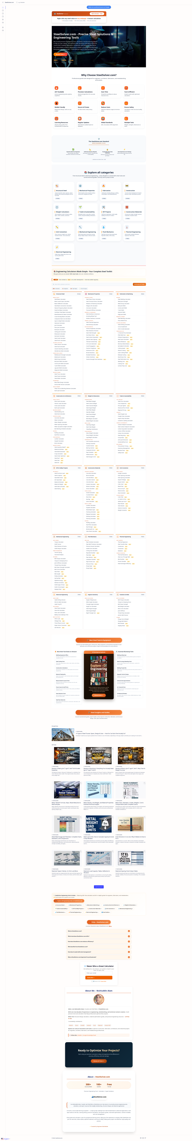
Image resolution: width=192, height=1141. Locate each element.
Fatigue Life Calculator (92, 305)
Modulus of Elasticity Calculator (94, 303)
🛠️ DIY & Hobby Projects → (77, 908)
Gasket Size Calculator (91, 548)
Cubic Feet (122, 497)
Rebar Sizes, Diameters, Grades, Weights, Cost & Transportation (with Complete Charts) (129, 803)
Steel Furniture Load (61, 473)
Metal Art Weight (60, 484)
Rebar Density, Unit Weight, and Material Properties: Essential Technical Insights (99, 803)
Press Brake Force (122, 320)
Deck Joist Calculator (60, 336)
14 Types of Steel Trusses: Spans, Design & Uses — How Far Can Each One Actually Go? (100, 733)
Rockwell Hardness (92, 355)
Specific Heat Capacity (93, 339)
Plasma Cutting (123, 350)
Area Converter (123, 493)
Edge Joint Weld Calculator (61, 370)
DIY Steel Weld (60, 480)
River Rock (90, 497)
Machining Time (123, 357)
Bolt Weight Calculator (92, 418)
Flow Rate (90, 555)
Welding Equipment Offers (62, 655)
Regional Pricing (123, 410)
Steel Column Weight (91, 403)
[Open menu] (3, 2)
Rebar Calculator (59, 420)
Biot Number (123, 559)
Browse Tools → (60, 54)
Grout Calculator (92, 488)
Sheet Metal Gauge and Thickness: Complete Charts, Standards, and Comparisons (67, 837)
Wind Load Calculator (60, 401)
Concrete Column (92, 480)
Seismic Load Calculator (60, 403)
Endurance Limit (92, 350)
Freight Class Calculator (124, 416)
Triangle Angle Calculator (92, 604)
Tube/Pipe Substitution (92, 429)
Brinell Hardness (92, 352)
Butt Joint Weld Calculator (61, 361)
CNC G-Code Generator (124, 329)
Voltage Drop (59, 621)
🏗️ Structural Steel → (60, 905)
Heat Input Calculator (125, 339)
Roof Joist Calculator (60, 329)
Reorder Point (123, 450)
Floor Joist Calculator (60, 327)
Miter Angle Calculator (92, 602)
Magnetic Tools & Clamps (123, 674)
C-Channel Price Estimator (124, 333)
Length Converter (122, 473)
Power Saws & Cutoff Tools (62, 687)
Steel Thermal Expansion (92, 322)
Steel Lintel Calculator (60, 338)
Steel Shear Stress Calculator (93, 299)
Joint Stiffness (121, 610)
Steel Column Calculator (61, 344)
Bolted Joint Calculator (60, 357)
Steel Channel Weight (91, 405)
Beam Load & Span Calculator (62, 301)
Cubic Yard (122, 484)
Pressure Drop (91, 564)
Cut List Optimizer (122, 326)
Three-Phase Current (61, 623)
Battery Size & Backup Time (61, 614)
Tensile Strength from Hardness (96, 359)
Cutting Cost (122, 363)
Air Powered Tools (121, 687)
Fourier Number (123, 561)
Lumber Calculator (59, 439)
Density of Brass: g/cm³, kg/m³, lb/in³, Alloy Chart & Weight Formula (130, 769)
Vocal (94, 1025)
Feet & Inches (123, 490)
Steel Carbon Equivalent (94, 337)
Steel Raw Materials (60, 700)
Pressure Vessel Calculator (93, 546)
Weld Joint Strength (123, 301)
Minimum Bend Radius (125, 344)
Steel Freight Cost (122, 414)
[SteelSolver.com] (99, 1099)
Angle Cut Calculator (91, 606)
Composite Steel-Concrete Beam (63, 318)
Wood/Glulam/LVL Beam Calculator (63, 314)
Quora (76, 1025)
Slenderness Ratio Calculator (62, 351)
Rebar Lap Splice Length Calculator (63, 426)
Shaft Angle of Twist (61, 585)
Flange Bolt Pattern (123, 621)
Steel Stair (59, 460)
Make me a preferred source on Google (98, 7)
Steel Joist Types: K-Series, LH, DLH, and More (65, 871)
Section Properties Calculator (93, 328)
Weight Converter (124, 510)
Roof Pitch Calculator (60, 435)
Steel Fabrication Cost (125, 359)
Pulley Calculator (60, 576)
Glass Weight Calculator (92, 433)
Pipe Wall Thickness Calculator (94, 544)
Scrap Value (122, 437)
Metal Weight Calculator (92, 421)
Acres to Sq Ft (123, 488)
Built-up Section (92, 448)
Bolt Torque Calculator (60, 558)
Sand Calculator (91, 501)
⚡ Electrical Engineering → (91, 912)
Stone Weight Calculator (92, 435)
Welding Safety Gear (122, 655)
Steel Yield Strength (92, 333)
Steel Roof (59, 458)
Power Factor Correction (62, 625)
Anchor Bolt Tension (123, 615)
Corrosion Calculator (91, 308)
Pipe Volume (122, 503)
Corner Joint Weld (122, 308)
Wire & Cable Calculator (60, 602)
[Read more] (143, 738)
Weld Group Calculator (60, 359)
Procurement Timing (125, 446)
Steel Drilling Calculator (124, 324)
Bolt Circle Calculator (60, 569)
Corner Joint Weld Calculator (62, 363)
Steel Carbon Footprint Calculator (126, 426)
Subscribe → (90, 977)
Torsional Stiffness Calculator (93, 310)
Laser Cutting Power (124, 352)
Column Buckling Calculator (61, 348)
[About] (3, 19)
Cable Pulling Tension (60, 600)
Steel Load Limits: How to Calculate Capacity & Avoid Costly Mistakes (99, 837)
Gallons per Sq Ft (124, 501)
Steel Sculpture (60, 475)
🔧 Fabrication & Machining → (92, 905)
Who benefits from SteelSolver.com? (78, 946)
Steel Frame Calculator (60, 376)
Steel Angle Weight (91, 408)
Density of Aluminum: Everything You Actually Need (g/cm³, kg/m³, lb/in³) (98, 769)
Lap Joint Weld (121, 312)
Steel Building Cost (59, 411)
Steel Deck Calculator (60, 414)
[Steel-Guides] (79, 731)
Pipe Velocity (91, 557)
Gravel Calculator (92, 492)
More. (110, 926)
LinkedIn (82, 1025)
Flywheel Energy (60, 580)
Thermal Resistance (124, 554)
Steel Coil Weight (90, 416)
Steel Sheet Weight (91, 414)
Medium (71, 1025)
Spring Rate (59, 578)
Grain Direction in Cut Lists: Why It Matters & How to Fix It (131, 837)
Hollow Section (91, 454)
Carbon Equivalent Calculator (125, 429)
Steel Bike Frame (60, 477)
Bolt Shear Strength (123, 604)
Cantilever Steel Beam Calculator (63, 312)
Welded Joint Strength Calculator (63, 355)
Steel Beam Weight (91, 401)
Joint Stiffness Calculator (61, 563)
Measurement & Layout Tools (62, 680)
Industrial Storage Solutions (123, 680)
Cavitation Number (92, 559)
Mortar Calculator (92, 486)
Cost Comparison (124, 403)
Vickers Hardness (92, 357)
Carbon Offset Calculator (124, 431)
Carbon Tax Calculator (123, 433)
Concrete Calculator (59, 418)
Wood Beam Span (92, 509)
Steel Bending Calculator (124, 318)
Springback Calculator (125, 346)
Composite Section (92, 450)
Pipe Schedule (91, 452)
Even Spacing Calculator (124, 475)
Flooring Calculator (92, 518)
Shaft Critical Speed (61, 587)
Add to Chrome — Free (97, 13)
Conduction (122, 546)
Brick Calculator (58, 443)
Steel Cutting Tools (60, 661)
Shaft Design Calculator (60, 548)
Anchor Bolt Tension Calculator (62, 384)
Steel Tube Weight (90, 427)
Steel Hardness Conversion (93, 314)
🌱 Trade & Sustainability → (61, 908)
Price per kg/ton (123, 405)
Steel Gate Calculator (61, 486)
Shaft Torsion (58, 544)
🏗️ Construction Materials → (94, 908)
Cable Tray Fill (58, 604)
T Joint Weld (121, 310)
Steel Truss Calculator (60, 374)
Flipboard (100, 1025)
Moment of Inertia (61, 582)
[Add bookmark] (72, 729)
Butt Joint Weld (121, 305)
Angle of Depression (91, 600)
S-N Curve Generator (93, 344)
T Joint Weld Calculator (60, 365)
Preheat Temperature (125, 337)
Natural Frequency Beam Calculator (63, 308)
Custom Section (91, 445)
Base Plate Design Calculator (62, 382)
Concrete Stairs (91, 482)
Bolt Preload (122, 623)
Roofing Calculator (59, 432)
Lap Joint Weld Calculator (61, 368)
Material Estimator (61, 449)
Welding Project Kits (121, 668)
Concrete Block (91, 477)
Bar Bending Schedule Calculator (63, 428)
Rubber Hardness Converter (93, 318)
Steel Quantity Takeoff (62, 447)
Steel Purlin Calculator (60, 340)
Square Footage (123, 479)
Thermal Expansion (123, 542)
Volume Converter (124, 508)
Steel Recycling (123, 435)
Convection (122, 548)
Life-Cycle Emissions (124, 440)
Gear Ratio (59, 571)
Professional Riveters (122, 693)
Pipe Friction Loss (92, 561)
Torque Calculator (59, 542)
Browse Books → (99, 695)
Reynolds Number (92, 553)
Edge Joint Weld (122, 314)
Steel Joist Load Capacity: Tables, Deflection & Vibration (97, 872)
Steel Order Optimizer (62, 456)
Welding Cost (123, 361)
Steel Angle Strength (91, 608)
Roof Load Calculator (60, 390)
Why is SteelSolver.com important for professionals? (82, 957)
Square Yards (123, 482)
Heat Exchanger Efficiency (126, 563)
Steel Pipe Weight (90, 425)
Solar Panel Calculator (93, 531)
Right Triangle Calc (92, 613)
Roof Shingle (91, 527)
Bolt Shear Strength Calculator (62, 567)
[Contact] (3, 22)
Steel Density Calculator (92, 324)
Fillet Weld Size (123, 335)
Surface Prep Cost (124, 366)
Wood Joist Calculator (60, 334)
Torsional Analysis (59, 554)
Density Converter (90, 443)
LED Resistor (59, 627)
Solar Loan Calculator (60, 612)
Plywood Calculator (92, 514)
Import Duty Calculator (123, 418)
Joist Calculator (58, 325)
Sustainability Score (124, 442)
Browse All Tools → (99, 1061)
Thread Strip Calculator (60, 565)
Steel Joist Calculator (60, 323)
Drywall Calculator (59, 441)
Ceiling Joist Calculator (60, 331)
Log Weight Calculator (91, 437)
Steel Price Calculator (123, 401)
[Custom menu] (3, 13)
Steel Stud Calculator (60, 346)
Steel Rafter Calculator (60, 378)
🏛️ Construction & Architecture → (111, 905)
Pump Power (91, 568)
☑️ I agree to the (99, 981)
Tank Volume (123, 505)
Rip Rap (89, 499)
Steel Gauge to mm (92, 456)
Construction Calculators (62, 668)
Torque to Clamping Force (61, 560)
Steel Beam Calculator (60, 299)
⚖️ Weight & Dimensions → (129, 905)
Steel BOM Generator (61, 451)
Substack (89, 1025)
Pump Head (90, 566)
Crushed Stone (91, 495)
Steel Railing (59, 488)
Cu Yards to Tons (124, 499)
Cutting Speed (123, 348)
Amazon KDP (107, 1025)
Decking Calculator (92, 516)
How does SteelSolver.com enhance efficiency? (81, 941)
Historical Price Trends (125, 408)
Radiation (122, 551)
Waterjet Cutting (124, 355)
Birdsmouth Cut (91, 529)
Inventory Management (125, 448)
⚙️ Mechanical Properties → (75, 905)
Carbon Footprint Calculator (125, 424)
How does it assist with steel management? (79, 952)
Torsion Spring (58, 552)
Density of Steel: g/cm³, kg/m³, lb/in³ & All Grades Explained (66, 769)
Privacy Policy (103, 981)
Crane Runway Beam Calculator (62, 316)
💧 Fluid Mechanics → (60, 912)
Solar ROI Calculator (60, 610)
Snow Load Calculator (60, 405)
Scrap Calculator (60, 453)
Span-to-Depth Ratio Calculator (62, 321)
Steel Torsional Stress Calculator (94, 301)
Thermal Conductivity (93, 341)
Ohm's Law (59, 618)
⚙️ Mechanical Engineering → (125, 908)
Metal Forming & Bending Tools (124, 661)
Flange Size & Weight (123, 619)
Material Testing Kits (61, 674)
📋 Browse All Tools (139, 284)
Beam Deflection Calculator (61, 303)
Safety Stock (122, 452)
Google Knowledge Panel (89, 1035)
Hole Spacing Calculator (124, 477)
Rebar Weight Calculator (61, 422)
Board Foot (122, 486)
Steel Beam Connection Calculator (63, 305)
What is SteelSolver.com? (75, 931)
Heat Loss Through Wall (125, 557)
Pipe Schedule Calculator (92, 542)
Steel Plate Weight (90, 410)
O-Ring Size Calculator (92, 550)
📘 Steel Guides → (106, 912)
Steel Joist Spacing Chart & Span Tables (127, 871)
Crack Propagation (92, 346)
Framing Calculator (92, 512)
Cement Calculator (92, 484)
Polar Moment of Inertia (92, 330)
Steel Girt (58, 462)
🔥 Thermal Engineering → (75, 912)
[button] (99, 886)
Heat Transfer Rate (124, 544)
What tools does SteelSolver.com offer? (78, 936)
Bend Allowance (123, 341)
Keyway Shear (60, 589)
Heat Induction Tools (61, 693)
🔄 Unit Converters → (110, 908)
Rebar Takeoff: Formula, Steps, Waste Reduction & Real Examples (66, 803)
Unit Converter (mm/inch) (92, 441)
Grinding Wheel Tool (91, 316)
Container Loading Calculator (125, 420)
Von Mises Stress (92, 335)
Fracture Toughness (92, 348)
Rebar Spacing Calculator (61, 424)
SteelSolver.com (58, 1138)
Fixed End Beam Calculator (61, 310)
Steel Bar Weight (90, 412)
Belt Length (59, 574)
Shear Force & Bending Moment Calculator (65, 388)
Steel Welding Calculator (124, 299)
